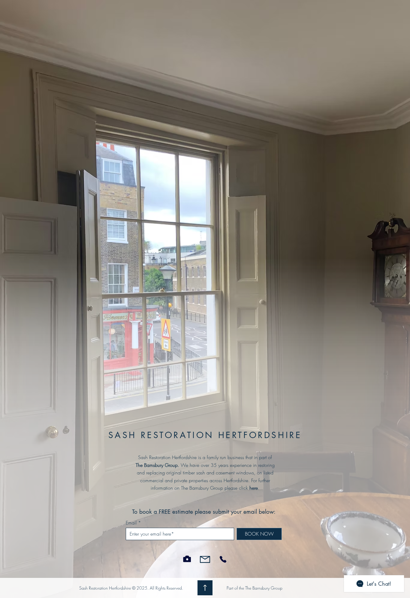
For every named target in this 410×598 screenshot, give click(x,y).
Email (131, 522)
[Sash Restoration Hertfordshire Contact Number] (223, 559)
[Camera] (187, 559)
